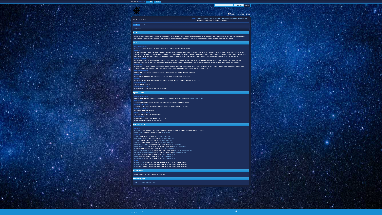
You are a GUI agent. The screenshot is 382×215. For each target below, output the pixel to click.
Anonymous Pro (139, 162)
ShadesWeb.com (145, 213)
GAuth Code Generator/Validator (143, 152)
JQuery (136, 136)
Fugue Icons (137, 130)
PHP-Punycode (138, 158)
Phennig (136, 166)
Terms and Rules (241, 211)
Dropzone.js (137, 154)
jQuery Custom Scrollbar (141, 144)
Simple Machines (151, 182)
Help (235, 211)
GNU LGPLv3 (166, 132)
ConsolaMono (138, 164)
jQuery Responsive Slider (141, 146)
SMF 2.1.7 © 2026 (139, 182)
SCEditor (136, 140)
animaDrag (137, 142)
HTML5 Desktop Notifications (142, 150)
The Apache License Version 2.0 (183, 150)
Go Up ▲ (248, 211)
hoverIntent (137, 138)
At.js (135, 148)
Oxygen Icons (138, 132)
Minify (136, 156)
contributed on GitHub (196, 98)
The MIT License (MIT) (164, 136)
